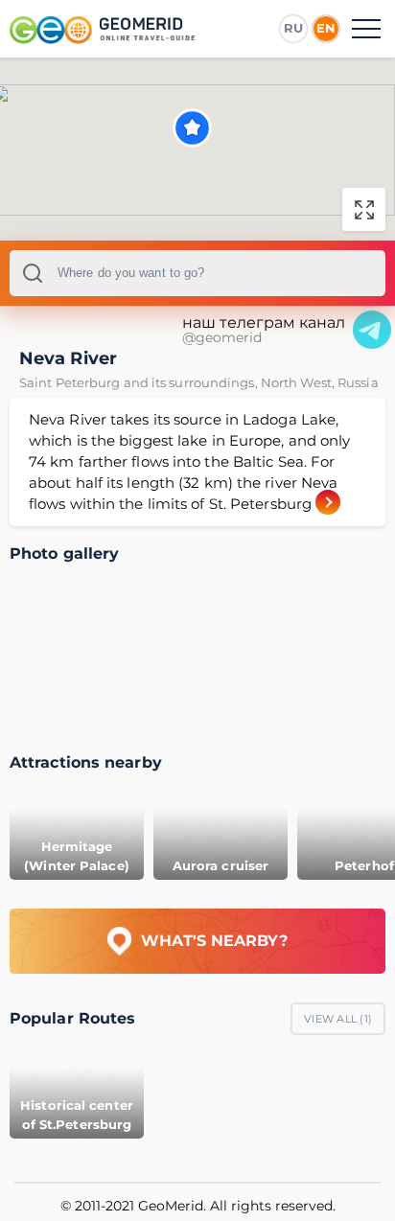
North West (299, 382)
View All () (338, 1018)
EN (326, 27)
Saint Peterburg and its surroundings (140, 382)
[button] (192, 128)
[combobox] (197, 273)
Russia (358, 382)
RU (293, 27)
